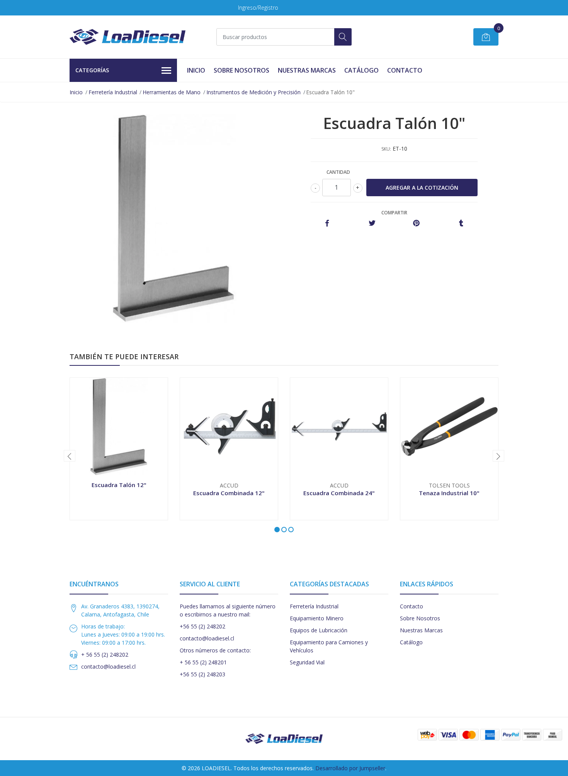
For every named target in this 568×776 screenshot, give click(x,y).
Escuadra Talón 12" (119, 485)
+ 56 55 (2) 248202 (104, 654)
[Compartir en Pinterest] (416, 223)
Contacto (404, 70)
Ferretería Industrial (112, 92)
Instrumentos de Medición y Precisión (253, 92)
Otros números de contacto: (215, 650)
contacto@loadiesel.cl (108, 666)
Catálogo (361, 70)
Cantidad (338, 172)
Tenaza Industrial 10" (449, 493)
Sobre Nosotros (241, 70)
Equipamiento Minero (317, 618)
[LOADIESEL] (127, 37)
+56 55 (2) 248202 (202, 626)
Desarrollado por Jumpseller (350, 768)
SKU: (386, 149)
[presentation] (69, 456)
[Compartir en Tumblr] (461, 223)
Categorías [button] (92, 70)
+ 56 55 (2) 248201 (203, 662)
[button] (277, 529)
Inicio (196, 70)
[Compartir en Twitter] (372, 223)
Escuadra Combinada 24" (339, 493)
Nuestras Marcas (307, 70)
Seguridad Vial (307, 662)
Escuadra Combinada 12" (229, 493)
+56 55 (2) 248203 (202, 674)
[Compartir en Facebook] (327, 223)
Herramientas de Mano (172, 92)
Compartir (394, 212)
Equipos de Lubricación (318, 630)
